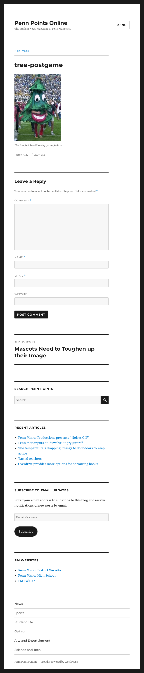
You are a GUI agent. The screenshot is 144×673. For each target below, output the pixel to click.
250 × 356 (39, 154)
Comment (23, 200)
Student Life (23, 622)
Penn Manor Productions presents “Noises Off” (53, 437)
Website (20, 294)
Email (20, 275)
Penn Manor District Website (39, 570)
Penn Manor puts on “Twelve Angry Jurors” (50, 443)
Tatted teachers (30, 459)
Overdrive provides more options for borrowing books (58, 464)
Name (19, 257)
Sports (19, 613)
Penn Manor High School (37, 575)
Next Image (21, 50)
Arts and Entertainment (32, 640)
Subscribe (26, 531)
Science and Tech (27, 650)
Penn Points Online (40, 23)
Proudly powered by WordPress (59, 661)
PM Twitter (26, 581)
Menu (121, 25)
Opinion (20, 631)
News (18, 604)
